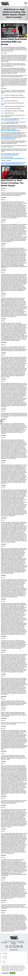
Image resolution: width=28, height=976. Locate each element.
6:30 (2, 103)
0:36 (2, 95)
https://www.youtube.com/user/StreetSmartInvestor (13, 158)
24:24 (2, 118)
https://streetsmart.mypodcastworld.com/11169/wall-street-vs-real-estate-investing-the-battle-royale (13, 163)
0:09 (2, 90)
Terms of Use (13, 942)
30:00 (2, 122)
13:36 (2, 108)
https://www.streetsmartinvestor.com (9, 155)
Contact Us (14, 943)
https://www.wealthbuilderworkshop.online (10, 130)
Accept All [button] (13, 973)
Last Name (4, 956)
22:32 (2, 115)
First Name (4, 953)
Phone (4, 961)
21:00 (2, 113)
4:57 (2, 100)
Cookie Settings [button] (5, 973)
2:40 (2, 97)
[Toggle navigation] (25, 3)
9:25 (2, 106)
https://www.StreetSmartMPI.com (11, 120)
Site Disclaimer (4, 942)
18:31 (2, 110)
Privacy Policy (21, 942)
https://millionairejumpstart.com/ (8, 138)
